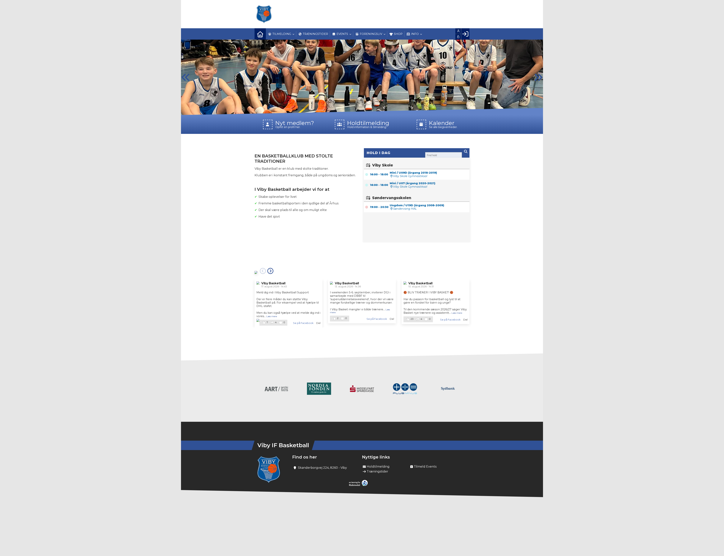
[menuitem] (260, 34)
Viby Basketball (273, 283)
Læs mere (271, 316)
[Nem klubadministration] (359, 485)
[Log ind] (465, 34)
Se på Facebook (303, 323)
